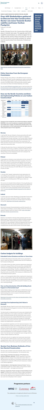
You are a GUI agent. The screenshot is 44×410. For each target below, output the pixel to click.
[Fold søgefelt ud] (42, 3)
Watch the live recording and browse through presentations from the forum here (38, 22)
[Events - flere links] (36, 8)
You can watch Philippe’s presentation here (11, 86)
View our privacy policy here (22, 395)
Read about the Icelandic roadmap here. (16, 201)
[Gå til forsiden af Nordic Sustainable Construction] (4, 3)
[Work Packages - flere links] (12, 8)
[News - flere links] (29, 8)
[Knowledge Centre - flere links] (23, 8)
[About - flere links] (42, 8)
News (26, 7)
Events (33, 7)
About (39, 7)
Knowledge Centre (18, 7)
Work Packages (7, 7)
